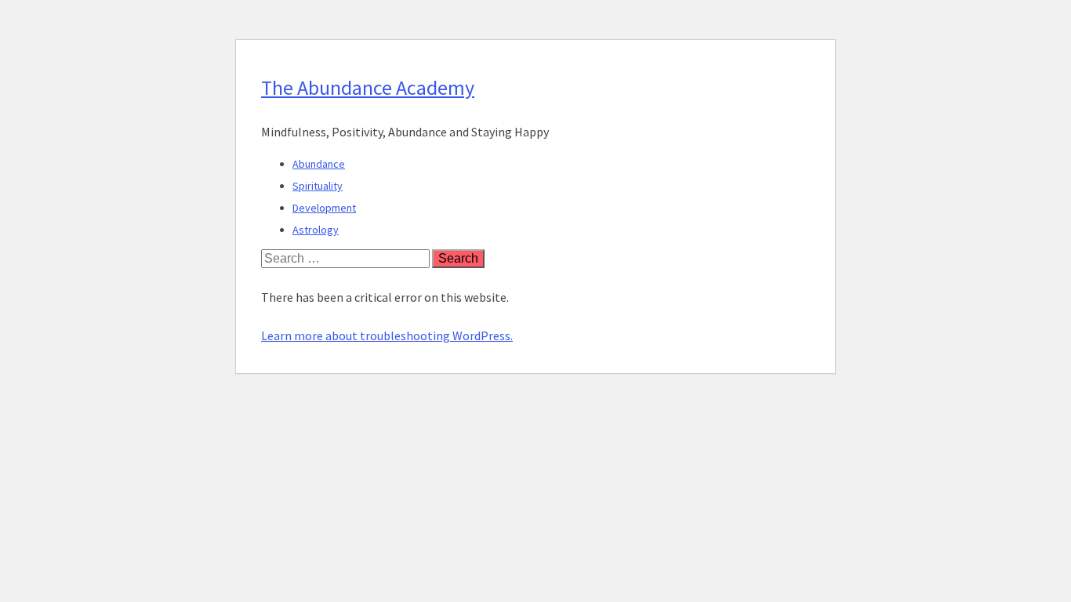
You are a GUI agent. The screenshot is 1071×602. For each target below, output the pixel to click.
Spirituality (317, 186)
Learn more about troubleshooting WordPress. (387, 335)
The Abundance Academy (367, 87)
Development (324, 208)
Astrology (315, 230)
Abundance (318, 164)
